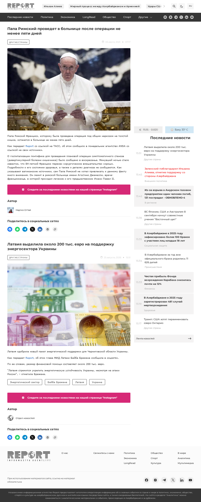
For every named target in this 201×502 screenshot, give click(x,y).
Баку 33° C (181, 129)
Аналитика (184, 458)
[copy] (54, 229)
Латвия (79, 382)
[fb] (165, 17)
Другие (143, 17)
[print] (47, 229)
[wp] (17, 229)
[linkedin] (186, 17)
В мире (182, 453)
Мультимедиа (186, 463)
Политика (129, 453)
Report (29, 145)
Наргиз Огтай (23, 210)
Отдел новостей (25, 418)
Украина (97, 382)
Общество (157, 453)
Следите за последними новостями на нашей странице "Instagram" (72, 189)
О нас (65, 453)
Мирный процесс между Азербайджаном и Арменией (104, 6)
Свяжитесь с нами (103, 453)
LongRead (129, 463)
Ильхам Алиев (53, 6)
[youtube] (192, 17)
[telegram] (176, 17)
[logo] (20, 6)
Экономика (130, 458)
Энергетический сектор (24, 382)
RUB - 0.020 (150, 129)
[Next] (162, 6)
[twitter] (181, 17)
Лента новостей (145, 338)
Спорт (154, 458)
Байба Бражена (57, 382)
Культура (156, 463)
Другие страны (18, 42)
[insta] (170, 17)
